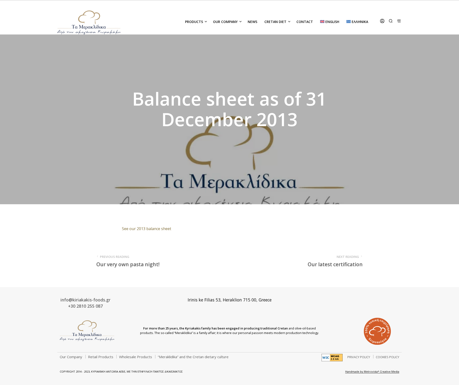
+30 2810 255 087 (85, 306)
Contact (304, 21)
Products (194, 21)
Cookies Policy (387, 357)
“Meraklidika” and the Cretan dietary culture (193, 356)
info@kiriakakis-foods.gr (85, 300)
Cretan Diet (275, 21)
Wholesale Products (135, 356)
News (252, 21)
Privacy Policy (358, 357)
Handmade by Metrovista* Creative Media (372, 371)
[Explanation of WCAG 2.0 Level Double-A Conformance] (332, 357)
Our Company (225, 21)
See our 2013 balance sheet (146, 228)
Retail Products (100, 356)
